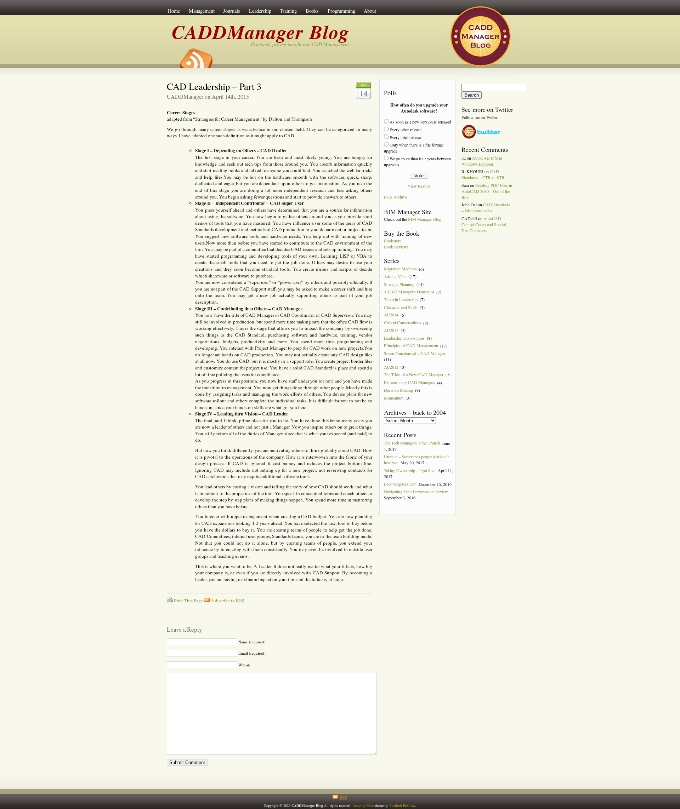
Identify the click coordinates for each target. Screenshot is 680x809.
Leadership (260, 10)
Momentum (393, 398)
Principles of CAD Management (411, 346)
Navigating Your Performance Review (416, 491)
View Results (419, 186)
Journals (231, 10)
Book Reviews (396, 246)
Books (312, 10)
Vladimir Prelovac (402, 805)
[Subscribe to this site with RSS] (195, 56)
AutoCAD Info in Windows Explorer (481, 161)
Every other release (405, 129)
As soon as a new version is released (420, 122)
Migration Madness (400, 269)
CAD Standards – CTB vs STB (482, 174)
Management (202, 10)
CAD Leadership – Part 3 (214, 86)
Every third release (405, 137)
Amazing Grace (363, 805)
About (370, 10)
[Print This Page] (169, 600)
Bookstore (392, 240)
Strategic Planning (399, 284)
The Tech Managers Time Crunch (412, 443)
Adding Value (395, 276)
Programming (341, 10)
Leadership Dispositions (404, 338)
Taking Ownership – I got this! (410, 470)
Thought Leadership (401, 299)
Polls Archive (395, 197)
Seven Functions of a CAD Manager (415, 353)
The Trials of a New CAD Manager (413, 375)
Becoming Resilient (400, 484)
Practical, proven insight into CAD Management (300, 44)
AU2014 (391, 315)
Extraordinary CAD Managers (409, 382)
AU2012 (391, 367)
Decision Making (398, 390)
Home (174, 10)
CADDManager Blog (261, 31)
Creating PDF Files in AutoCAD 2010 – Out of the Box (486, 191)
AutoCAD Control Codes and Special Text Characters (483, 224)
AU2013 (391, 330)
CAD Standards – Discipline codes (485, 207)
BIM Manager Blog (424, 219)
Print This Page (188, 600)
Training (288, 10)
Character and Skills (401, 307)
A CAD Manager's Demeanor (409, 292)
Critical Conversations (402, 323)
